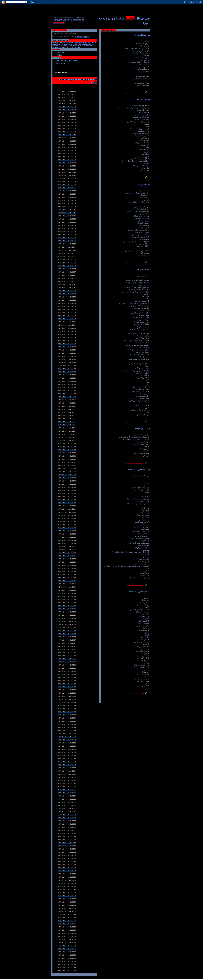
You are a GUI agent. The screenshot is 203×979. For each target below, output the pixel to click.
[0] (125, 93)
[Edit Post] (146, 93)
